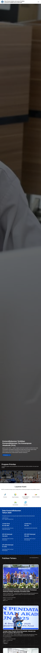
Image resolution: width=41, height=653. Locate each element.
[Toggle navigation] (38, 2)
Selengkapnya (6, 455)
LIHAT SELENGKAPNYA (34, 557)
